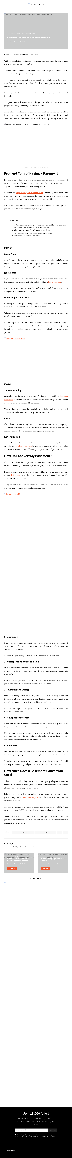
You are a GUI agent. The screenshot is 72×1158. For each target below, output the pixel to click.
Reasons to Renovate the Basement (27, 235)
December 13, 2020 (53, 864)
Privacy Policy (31, 1148)
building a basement (23, 446)
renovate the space (30, 797)
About (54, 1148)
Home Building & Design (14, 33)
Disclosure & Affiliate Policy (13, 1148)
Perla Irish (9, 41)
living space (16, 475)
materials (28, 847)
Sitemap (62, 1148)
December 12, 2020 (19, 41)
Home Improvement (31, 33)
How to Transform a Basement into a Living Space (33, 233)
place (35, 847)
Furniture (9, 856)
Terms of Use (44, 1148)
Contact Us (11, 1151)
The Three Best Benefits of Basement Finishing (32, 230)
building (15, 847)
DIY (23, 33)
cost (22, 847)
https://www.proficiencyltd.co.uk (29, 192)
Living (42, 856)
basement (8, 847)
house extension (54, 282)
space (40, 847)
